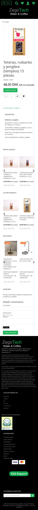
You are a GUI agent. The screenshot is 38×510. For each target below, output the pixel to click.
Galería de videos (8, 458)
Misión (5, 456)
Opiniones (7, 289)
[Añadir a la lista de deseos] (23, 96)
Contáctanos (7, 442)
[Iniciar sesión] (28, 3)
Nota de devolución (9, 446)
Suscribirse (32, 495)
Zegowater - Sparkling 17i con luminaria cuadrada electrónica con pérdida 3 (10, 264)
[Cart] (33, 3)
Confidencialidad (8, 437)
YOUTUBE (6, 403)
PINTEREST (6, 408)
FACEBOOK (6, 396)
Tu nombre (6, 305)
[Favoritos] (22, 3)
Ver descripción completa (11, 108)
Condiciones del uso (9, 444)
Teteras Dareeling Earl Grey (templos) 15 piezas (26, 218)
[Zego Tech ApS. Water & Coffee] (19, 11)
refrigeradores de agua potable (10, 381)
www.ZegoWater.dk (9, 368)
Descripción (9, 114)
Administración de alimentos (10, 415)
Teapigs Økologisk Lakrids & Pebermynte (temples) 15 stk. (10, 175)
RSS (4, 401)
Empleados (6, 453)
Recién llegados (9, 149)
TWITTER (5, 399)
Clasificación (7, 313)
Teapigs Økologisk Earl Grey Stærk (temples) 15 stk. (26, 174)
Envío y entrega (8, 439)
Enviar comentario (10, 333)
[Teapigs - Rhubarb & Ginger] (19, 41)
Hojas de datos (8, 449)
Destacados (7, 236)
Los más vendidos (9, 193)
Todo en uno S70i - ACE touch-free (26, 260)
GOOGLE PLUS (7, 406)
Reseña (5, 317)
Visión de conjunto (9, 451)
